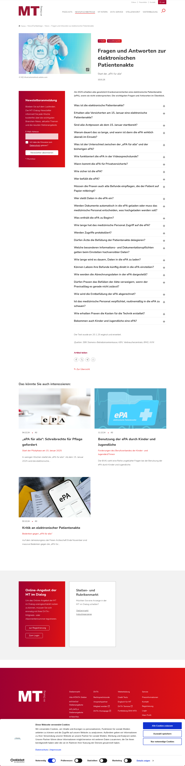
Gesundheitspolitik (114, 41)
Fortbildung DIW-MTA (127, 711)
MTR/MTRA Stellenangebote (76, 718)
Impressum (55, 750)
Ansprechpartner (100, 701)
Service (145, 691)
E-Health (102, 41)
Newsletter (143, 2)
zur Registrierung (37, 627)
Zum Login (34, 635)
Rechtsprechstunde (101, 697)
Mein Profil (146, 715)
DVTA (95, 691)
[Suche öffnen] (163, 11)
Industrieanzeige (84, 614)
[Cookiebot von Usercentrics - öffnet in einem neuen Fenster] (17, 761)
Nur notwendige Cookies (162, 741)
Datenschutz (41, 750)
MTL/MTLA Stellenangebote (76, 711)
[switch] (75, 759)
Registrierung (147, 706)
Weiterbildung (124, 691)
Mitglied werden (100, 706)
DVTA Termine (124, 706)
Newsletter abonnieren (41, 152)
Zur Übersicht (83, 369)
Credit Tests (123, 697)
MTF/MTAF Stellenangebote (76, 703)
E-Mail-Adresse (32, 131)
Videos (133, 2)
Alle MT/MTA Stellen (78, 697)
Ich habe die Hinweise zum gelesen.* (41, 144)
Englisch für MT (124, 701)
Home (23, 26)
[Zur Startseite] (30, 11)
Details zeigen (143, 761)
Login (144, 710)
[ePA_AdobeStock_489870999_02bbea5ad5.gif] (55, 53)
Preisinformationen (150, 697)
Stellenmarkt (82, 610)
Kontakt (152, 2)
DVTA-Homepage (100, 711)
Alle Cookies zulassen (162, 726)
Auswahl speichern (162, 733)
